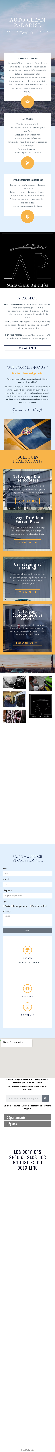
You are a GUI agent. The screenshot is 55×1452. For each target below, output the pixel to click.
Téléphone (7, 890)
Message (7, 911)
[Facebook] (27, 988)
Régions (12, 1123)
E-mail (6, 879)
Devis (7, 906)
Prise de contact (39, 906)
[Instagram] (27, 1006)
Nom (5, 868)
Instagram (27, 1014)
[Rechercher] (45, 1098)
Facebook (27, 996)
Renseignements (20, 906)
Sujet (5, 901)
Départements (16, 1117)
